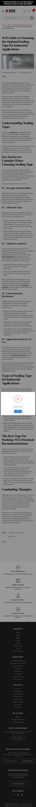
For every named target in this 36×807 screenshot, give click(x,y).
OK (18, 411)
